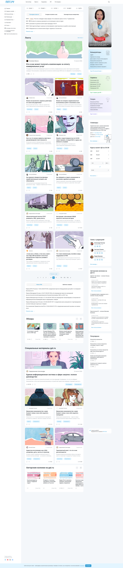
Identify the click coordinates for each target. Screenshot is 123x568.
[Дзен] (10, 560)
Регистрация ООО (94, 80)
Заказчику (59, 148)
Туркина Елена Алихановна (35, 135)
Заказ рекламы (94, 109)
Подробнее (82, 565)
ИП (50, 2)
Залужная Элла (62, 135)
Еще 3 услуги (93, 114)
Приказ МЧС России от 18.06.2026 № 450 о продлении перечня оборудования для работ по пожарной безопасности (53, 289)
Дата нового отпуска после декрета (99, 58)
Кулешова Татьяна (33, 408)
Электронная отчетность (96, 107)
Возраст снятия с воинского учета (98, 62)
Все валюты (93, 175)
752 (64, 277)
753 (67, 277)
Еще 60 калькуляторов (95, 71)
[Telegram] (5, 560)
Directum (31, 250)
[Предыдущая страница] (38, 277)
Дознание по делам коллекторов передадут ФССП (41, 23)
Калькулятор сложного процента (98, 66)
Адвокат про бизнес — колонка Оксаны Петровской (99, 276)
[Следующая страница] (70, 277)
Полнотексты (78, 384)
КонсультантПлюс (94, 101)
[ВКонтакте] (12, 560)
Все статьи (80, 37)
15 (50, 277)
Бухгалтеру (28, 2)
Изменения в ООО (94, 82)
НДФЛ (91, 55)
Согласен (88, 565)
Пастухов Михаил (62, 97)
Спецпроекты (36, 421)
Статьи (79, 74)
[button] (100, 26)
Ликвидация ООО (94, 88)
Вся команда (93, 264)
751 (61, 277)
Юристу (36, 2)
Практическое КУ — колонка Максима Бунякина (99, 312)
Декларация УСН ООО (95, 84)
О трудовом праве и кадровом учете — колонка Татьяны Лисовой (99, 295)
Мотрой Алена (32, 447)
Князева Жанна (34, 61)
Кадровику (44, 2)
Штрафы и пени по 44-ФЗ (96, 64)
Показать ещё (53, 274)
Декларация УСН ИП (95, 86)
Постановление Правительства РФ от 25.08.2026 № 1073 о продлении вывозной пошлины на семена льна (53, 307)
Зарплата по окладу (95, 57)
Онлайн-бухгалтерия (95, 105)
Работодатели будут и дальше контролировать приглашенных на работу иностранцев (51, 26)
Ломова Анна (32, 97)
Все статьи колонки (96, 290)
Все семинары (93, 141)
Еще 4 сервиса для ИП (95, 92)
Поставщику (58, 2)
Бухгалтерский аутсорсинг (96, 103)
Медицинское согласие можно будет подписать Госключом (43, 28)
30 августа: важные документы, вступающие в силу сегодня (44, 21)
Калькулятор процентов (96, 60)
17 (56, 277)
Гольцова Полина (62, 213)
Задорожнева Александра (34, 213)
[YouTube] (7, 560)
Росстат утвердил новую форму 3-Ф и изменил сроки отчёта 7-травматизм (50, 18)
